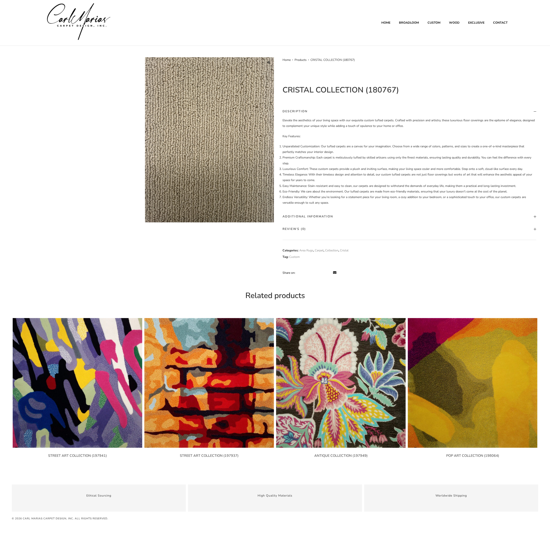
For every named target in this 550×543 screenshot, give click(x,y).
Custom (434, 23)
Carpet (319, 250)
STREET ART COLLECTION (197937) (209, 455)
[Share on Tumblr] (317, 272)
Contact (500, 23)
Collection (331, 250)
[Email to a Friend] (334, 272)
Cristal (344, 250)
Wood (454, 23)
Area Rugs (306, 250)
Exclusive (476, 23)
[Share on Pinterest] (329, 272)
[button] (269, 62)
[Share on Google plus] (323, 272)
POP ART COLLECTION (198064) (472, 455)
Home (385, 23)
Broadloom (409, 23)
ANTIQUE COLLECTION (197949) (341, 455)
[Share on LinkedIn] (311, 272)
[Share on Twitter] (305, 272)
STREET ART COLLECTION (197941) (77, 455)
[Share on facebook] (299, 272)
